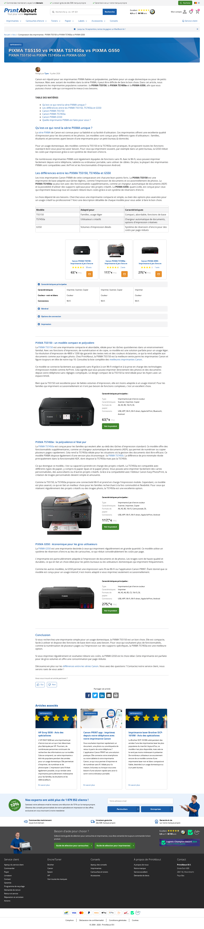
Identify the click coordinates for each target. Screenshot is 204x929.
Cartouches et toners (99, 872)
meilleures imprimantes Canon (126, 359)
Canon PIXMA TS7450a (54, 113)
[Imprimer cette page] (116, 695)
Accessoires (95, 875)
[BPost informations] (126, 913)
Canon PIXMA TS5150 (53, 110)
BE (199, 3)
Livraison (8, 875)
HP (48, 875)
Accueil (7, 34)
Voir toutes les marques (57, 879)
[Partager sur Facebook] (88, 695)
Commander (9, 868)
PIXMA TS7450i (116, 455)
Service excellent (141, 872)
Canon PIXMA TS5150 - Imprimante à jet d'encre (81, 262)
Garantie (7, 882)
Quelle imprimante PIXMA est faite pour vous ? (66, 120)
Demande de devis (141, 875)
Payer (6, 872)
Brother (50, 864)
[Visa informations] (74, 913)
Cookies (135, 920)
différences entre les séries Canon (80, 666)
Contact (7, 879)
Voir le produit (110, 426)
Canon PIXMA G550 (52, 116)
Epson (50, 872)
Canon (50, 868)
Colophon (70, 920)
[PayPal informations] (89, 913)
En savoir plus (44, 785)
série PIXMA (44, 132)
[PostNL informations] (119, 913)
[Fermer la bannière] (197, 29)
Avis (14, 34)
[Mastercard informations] (81, 913)
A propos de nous (141, 864)
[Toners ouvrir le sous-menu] (60, 21)
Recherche (110, 12)
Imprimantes (96, 868)
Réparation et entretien (13, 897)
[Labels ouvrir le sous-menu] (86, 21)
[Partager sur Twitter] (95, 695)
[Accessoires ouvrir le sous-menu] (105, 21)
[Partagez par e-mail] (109, 695)
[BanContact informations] (66, 913)
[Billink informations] (96, 913)
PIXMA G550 (44, 548)
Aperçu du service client (14, 864)
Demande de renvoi (12, 890)
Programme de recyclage (14, 886)
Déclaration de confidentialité (91, 920)
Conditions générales (117, 920)
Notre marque (140, 868)
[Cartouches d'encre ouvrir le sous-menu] (46, 21)
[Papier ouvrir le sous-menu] (73, 21)
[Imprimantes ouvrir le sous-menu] (20, 21)
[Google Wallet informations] (111, 913)
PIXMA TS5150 (45, 347)
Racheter (187, 3)
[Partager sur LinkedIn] (102, 695)
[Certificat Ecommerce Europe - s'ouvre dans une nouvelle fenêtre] (197, 832)
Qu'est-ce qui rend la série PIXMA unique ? (64, 104)
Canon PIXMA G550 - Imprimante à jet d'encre (150, 262)
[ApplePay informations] (104, 913)
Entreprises (156, 809)
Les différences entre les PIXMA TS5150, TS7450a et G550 (71, 107)
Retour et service (11, 893)
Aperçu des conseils (99, 864)
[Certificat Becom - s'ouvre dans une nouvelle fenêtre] (190, 832)
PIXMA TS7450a (46, 446)
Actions (7, 900)
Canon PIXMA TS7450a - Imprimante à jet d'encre (116, 262)
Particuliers (122, 809)
